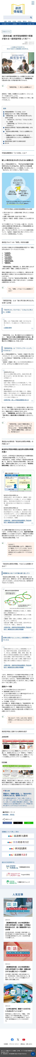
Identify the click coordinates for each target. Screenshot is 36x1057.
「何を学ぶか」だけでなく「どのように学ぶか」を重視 (19, 120)
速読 (5, 21)
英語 (9, 21)
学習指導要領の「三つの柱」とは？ (15, 112)
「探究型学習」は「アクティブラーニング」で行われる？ (19, 124)
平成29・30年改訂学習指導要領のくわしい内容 (21, 209)
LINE (28, 823)
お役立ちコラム (6, 31)
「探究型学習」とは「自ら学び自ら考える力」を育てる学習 (19, 117)
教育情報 (5, 814)
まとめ (7, 143)
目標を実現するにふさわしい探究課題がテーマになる (19, 138)
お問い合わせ (29, 1044)
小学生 (14, 21)
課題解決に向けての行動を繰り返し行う (18, 135)
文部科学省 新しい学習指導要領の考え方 (16, 400)
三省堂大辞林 (8, 328)
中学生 (19, 21)
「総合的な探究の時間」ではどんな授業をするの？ (19, 132)
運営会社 (23, 1044)
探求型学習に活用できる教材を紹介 (15, 141)
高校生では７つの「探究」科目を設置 (16, 114)
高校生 (24, 21)
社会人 (30, 21)
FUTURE (4, 762)
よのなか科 (5, 737)
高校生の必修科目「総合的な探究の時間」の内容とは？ (19, 128)
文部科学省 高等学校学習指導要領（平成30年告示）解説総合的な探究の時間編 (17, 521)
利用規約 (6, 1044)
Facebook (7, 823)
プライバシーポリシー (14, 1044)
